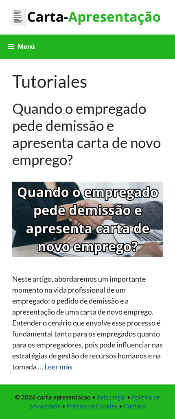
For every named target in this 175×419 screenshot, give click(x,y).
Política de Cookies (92, 406)
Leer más (58, 366)
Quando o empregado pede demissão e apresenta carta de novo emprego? (86, 134)
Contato (134, 406)
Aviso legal (111, 397)
